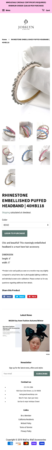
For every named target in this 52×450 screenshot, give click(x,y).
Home (4, 39)
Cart (48, 10)
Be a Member (26, 415)
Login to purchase (14, 233)
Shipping (6, 212)
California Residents (26, 419)
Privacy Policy (26, 431)
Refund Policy (26, 423)
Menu (7, 10)
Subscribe (42, 373)
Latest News (26, 315)
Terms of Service (26, 427)
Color (4, 219)
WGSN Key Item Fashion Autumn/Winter (26, 320)
